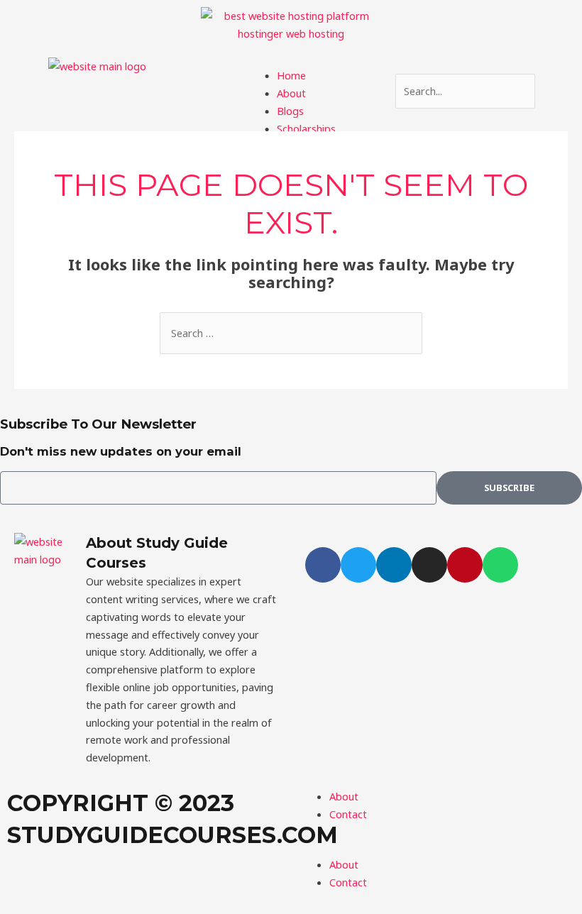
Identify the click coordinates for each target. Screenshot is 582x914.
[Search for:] (291, 333)
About (291, 93)
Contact (348, 882)
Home (291, 75)
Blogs (290, 111)
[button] (290, 62)
